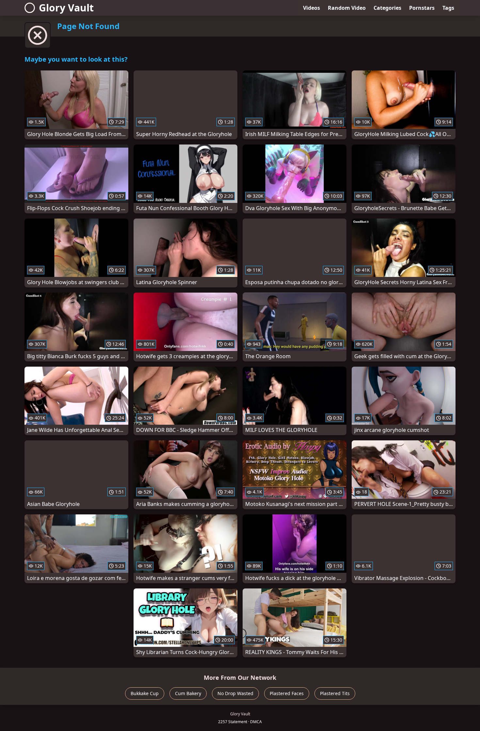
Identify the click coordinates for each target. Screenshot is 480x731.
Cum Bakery (188, 693)
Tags (448, 7)
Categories (387, 7)
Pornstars (422, 7)
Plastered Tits (335, 693)
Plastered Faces (287, 693)
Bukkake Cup (145, 693)
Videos (311, 7)
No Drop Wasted (235, 693)
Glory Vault (66, 7)
